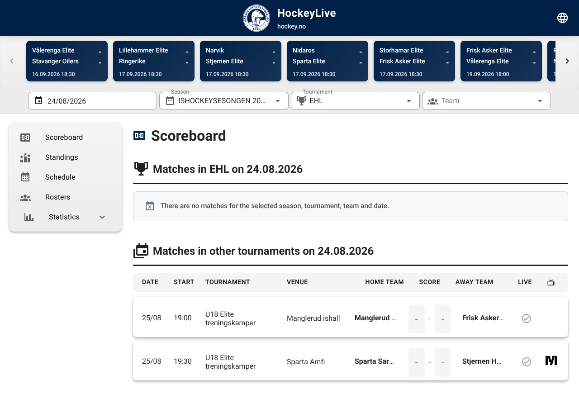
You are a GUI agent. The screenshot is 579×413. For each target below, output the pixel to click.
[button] (394, 100)
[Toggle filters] (563, 18)
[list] (65, 177)
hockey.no (291, 26)
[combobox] (223, 101)
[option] (66, 137)
